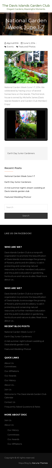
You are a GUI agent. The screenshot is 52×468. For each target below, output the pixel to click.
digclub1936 (13, 43)
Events (10, 47)
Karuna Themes (40, 463)
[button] (20, 131)
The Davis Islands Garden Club (26, 6)
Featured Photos (27, 47)
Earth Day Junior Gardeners (21, 153)
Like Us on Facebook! (18, 233)
